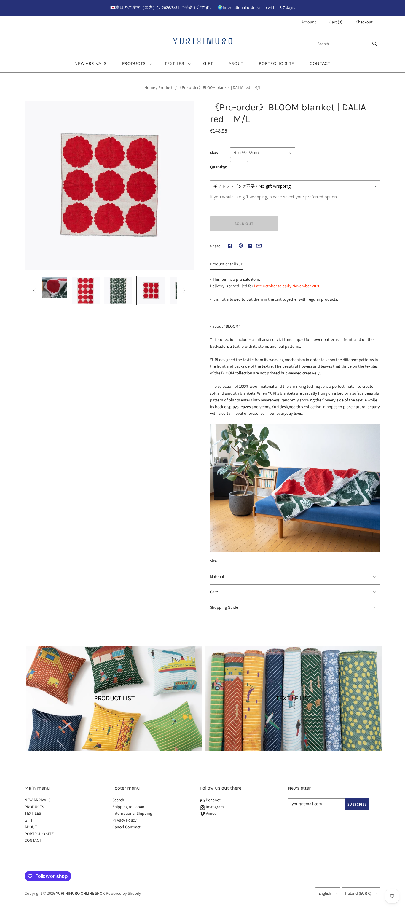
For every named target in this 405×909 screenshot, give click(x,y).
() (335, 22)
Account (309, 22)
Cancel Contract (126, 827)
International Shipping (132, 813)
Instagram (214, 807)
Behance (213, 800)
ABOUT (236, 63)
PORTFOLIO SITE (276, 63)
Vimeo (211, 813)
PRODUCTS (134, 63)
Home (149, 88)
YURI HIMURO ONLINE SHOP (80, 894)
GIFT (208, 63)
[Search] (374, 44)
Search (118, 800)
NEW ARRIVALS (90, 63)
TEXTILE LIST (294, 698)
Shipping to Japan (128, 807)
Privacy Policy (124, 820)
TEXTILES (174, 63)
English (324, 894)
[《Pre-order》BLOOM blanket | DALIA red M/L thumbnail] (53, 287)
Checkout (364, 22)
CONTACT (320, 63)
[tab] (226, 265)
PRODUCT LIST (114, 698)
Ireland (358, 894)
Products (166, 88)
